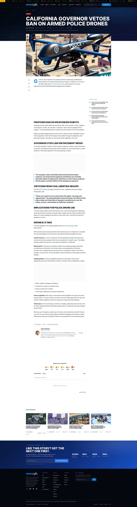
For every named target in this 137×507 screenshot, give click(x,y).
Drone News (56, 475)
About (65, 475)
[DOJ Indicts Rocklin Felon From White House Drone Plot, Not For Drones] (36, 418)
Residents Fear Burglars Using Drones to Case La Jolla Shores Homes (76, 427)
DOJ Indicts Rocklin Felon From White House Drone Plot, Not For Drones (33, 427)
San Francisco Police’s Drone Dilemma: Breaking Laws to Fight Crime (55, 427)
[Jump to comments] (29, 90)
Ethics (65, 482)
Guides (64, 4)
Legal (44, 324)
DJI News (53, 4)
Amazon (44, 484)
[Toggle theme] (99, 4)
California (45, 189)
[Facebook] (30, 489)
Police (33, 10)
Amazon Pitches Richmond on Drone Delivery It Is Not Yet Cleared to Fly (100, 122)
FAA (59, 4)
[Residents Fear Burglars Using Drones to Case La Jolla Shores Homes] (79, 418)
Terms (100, 504)
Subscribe (106, 4)
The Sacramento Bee (58, 84)
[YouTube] (33, 489)
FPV (54, 491)
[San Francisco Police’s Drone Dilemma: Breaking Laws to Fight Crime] (58, 418)
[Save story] (29, 80)
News (47, 4)
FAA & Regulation (57, 484)
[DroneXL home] (32, 4)
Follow (81, 332)
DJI (43, 475)
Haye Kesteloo (45, 329)
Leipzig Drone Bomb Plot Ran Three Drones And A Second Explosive (100, 108)
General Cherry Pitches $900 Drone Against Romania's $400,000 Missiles (100, 103)
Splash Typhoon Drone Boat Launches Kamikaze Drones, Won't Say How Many (100, 117)
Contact (66, 477)
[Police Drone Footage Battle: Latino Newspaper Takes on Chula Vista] (101, 418)
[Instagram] (36, 489)
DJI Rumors (55, 480)
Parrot (43, 482)
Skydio (43, 480)
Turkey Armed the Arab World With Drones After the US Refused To (100, 112)
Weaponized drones (53, 324)
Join (94, 479)
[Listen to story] (29, 86)
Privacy (96, 504)
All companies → (45, 489)
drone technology (68, 225)
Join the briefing (61, 460)
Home (42, 4)
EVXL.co (43, 335)
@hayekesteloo (51, 337)
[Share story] (29, 83)
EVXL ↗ (66, 484)
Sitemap (106, 504)
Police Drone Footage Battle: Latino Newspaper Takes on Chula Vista (98, 427)
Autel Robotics (45, 477)
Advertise (66, 480)
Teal (43, 487)
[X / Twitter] (27, 489)
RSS (110, 504)
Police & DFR (56, 487)
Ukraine (55, 489)
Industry (78, 4)
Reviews (71, 4)
